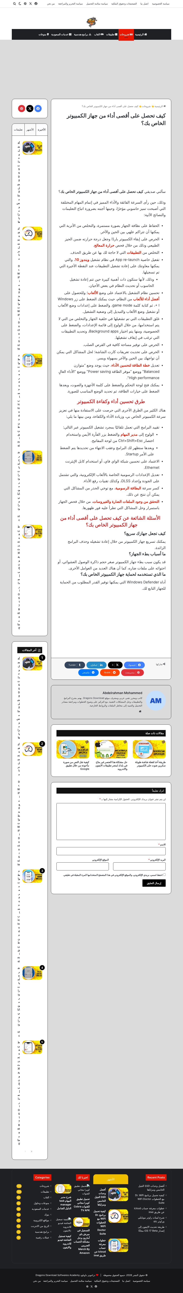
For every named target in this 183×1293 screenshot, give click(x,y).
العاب (97, 34)
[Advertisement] (91, 68)
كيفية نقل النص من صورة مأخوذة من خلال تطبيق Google (76, 765)
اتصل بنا (144, 3)
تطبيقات (110, 34)
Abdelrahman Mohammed (122, 693)
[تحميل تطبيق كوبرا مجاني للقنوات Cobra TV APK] (81, 1189)
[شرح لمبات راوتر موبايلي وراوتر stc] (32, 457)
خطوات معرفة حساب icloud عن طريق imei (19, 400)
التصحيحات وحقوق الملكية (124, 3)
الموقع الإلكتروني (100, 859)
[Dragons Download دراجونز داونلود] (91, 22)
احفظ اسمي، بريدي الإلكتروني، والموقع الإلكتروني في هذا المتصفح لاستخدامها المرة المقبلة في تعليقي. (113, 874)
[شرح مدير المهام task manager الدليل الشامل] (63, 1188)
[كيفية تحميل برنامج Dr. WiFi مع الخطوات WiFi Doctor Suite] (32, 233)
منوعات (43, 34)
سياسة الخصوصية (160, 3)
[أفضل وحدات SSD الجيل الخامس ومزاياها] (32, 148)
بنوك (46, 1214)
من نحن (51, 3)
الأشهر (30, 129)
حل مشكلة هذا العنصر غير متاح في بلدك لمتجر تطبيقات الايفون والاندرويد (111, 765)
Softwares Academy (68, 1275)
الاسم (162, 844)
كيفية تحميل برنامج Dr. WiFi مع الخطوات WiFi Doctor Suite (18, 288)
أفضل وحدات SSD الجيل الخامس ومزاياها (100, 1197)
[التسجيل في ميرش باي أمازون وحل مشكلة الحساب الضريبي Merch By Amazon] (81, 1222)
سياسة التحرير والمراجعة (70, 3)
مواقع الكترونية (41, 1220)
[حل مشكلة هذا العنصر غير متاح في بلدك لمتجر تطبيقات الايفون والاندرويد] (111, 749)
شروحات (125, 34)
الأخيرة (42, 129)
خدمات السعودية (60, 34)
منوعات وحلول (41, 1203)
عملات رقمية (42, 1237)
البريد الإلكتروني (157, 859)
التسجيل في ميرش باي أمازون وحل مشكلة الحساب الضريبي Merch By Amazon (82, 1241)
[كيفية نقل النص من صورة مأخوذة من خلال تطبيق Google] (72, 749)
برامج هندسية (81, 34)
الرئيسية (139, 34)
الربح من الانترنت (40, 1226)
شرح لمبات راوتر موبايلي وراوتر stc (19, 486)
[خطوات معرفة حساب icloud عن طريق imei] (32, 360)
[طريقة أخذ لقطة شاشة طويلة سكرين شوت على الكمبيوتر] (149, 749)
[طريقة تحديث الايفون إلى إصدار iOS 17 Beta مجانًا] (32, 531)
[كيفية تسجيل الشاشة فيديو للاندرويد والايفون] (63, 1224)
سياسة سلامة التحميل (97, 3)
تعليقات (18, 129)
